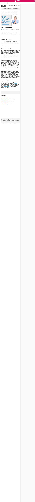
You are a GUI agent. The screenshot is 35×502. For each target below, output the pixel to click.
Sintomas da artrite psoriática (5, 20)
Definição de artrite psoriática (5, 17)
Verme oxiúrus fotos (4, 103)
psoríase (2, 29)
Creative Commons (8, 119)
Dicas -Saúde (12, 101)
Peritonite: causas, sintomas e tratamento (6, 123)
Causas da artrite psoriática (6, 18)
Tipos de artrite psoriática (6, 21)
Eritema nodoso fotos (4, 104)
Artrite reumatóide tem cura (5, 102)
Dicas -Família (9, 103)
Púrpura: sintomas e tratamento (15, 123)
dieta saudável (6, 86)
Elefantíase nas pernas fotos (5, 101)
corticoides (15, 83)
